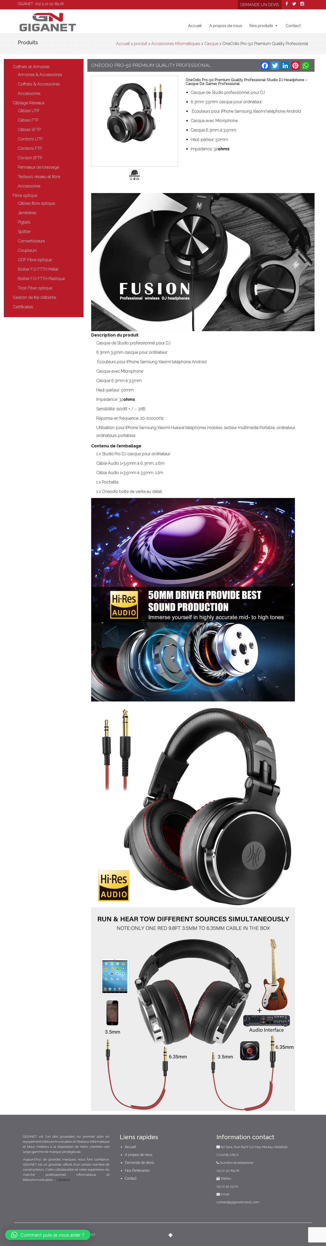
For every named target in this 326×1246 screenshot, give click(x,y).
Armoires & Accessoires (40, 74)
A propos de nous (225, 25)
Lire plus (63, 1180)
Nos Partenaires (137, 1170)
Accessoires (29, 93)
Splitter (24, 231)
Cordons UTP (30, 139)
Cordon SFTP (30, 157)
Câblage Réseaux (29, 102)
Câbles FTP (28, 120)
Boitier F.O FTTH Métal (38, 269)
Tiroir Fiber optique (35, 288)
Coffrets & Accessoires (39, 84)
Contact (293, 25)
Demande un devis (259, 4)
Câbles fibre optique (36, 203)
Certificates (23, 306)
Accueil (195, 25)
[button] (47, 1235)
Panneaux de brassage (38, 167)
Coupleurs (27, 250)
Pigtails (24, 222)
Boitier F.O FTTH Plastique (41, 278)
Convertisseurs (31, 241)
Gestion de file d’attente (34, 297)
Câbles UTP (28, 110)
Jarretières (27, 212)
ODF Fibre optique (35, 259)
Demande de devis (139, 1163)
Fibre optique (25, 195)
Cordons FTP (30, 148)
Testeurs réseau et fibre (39, 176)
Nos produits (261, 25)
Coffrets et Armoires (31, 66)
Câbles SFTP (29, 129)
